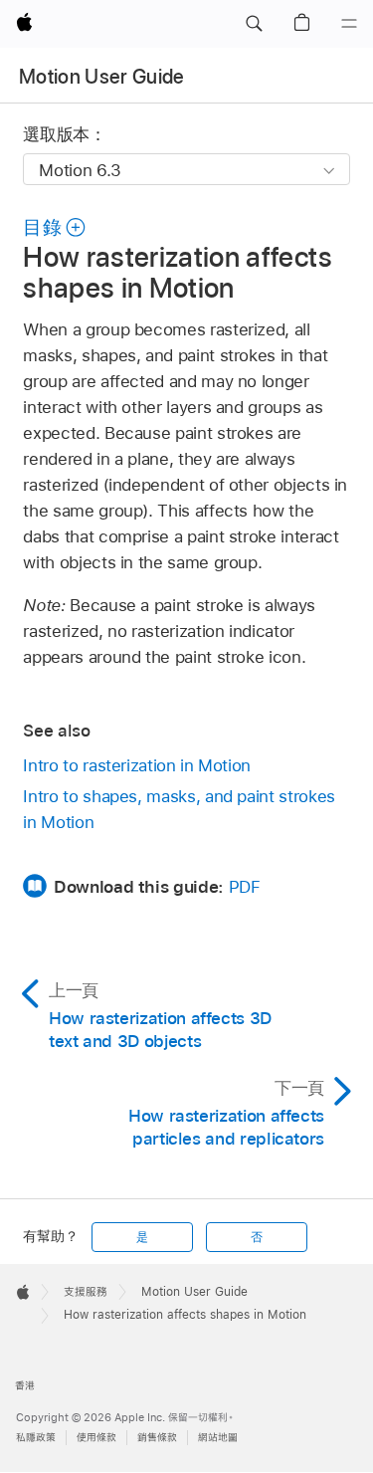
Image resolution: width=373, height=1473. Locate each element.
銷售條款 (157, 1437)
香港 (25, 1385)
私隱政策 (36, 1437)
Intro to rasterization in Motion (137, 765)
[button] (254, 24)
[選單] (349, 24)
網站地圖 (218, 1437)
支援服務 (85, 1292)
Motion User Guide (102, 77)
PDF (245, 887)
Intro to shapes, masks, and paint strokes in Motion (178, 809)
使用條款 (96, 1437)
